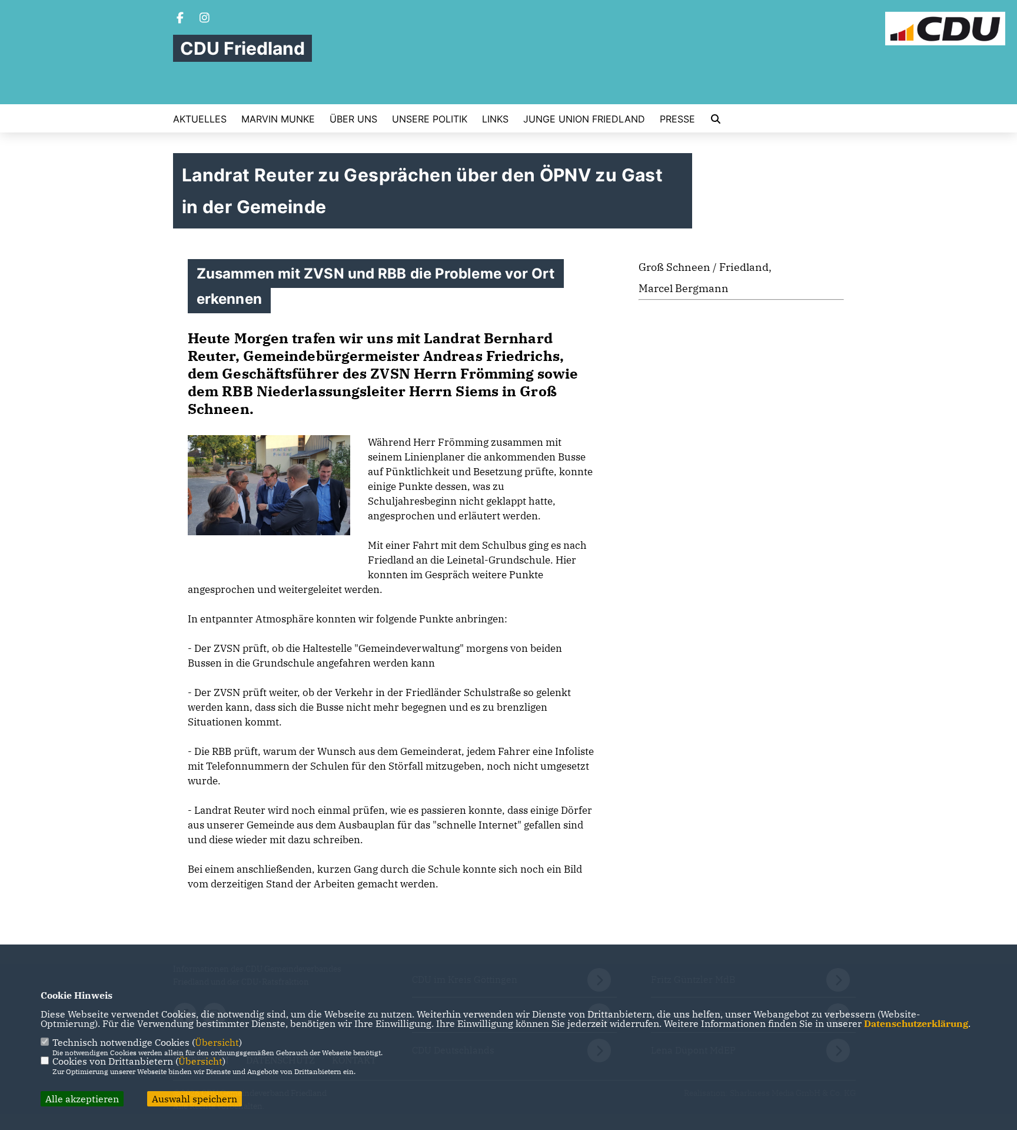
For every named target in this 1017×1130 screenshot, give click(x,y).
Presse (677, 119)
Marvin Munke (278, 119)
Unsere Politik (429, 119)
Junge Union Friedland (584, 119)
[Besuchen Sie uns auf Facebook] (180, 19)
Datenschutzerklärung (916, 1023)
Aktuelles (200, 119)
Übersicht (217, 1042)
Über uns (353, 119)
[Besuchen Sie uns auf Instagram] (205, 19)
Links (495, 119)
